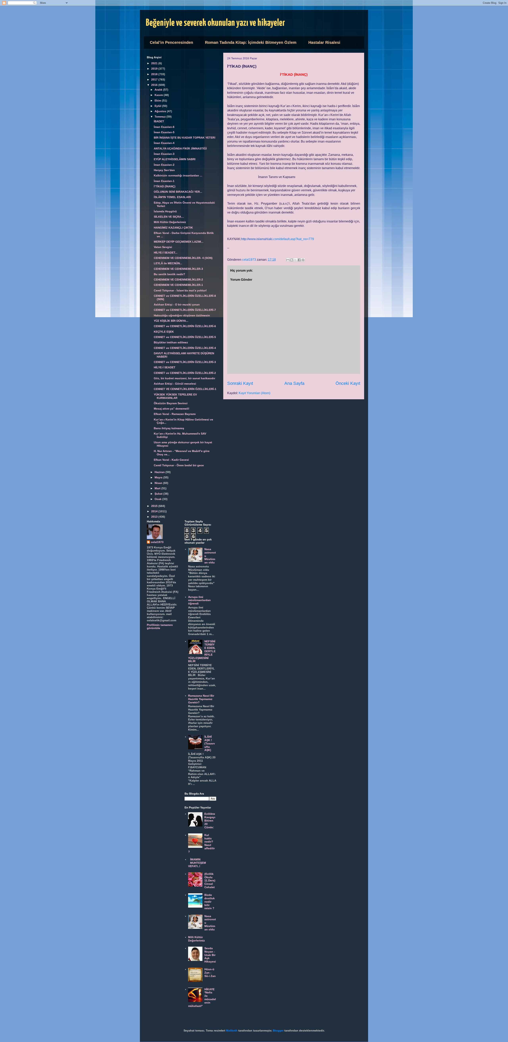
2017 (154, 79)
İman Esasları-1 (164, 181)
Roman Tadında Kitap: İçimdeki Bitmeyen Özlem (250, 42)
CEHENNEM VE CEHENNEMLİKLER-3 (178, 268)
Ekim (158, 100)
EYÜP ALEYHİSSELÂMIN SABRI (174, 159)
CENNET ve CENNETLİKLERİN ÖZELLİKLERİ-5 (185, 337)
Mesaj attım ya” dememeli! (171, 408)
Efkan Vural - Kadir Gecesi (171, 459)
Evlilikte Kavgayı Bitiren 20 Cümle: (209, 820)
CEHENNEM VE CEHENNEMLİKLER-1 (178, 284)
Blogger (278, 1030)
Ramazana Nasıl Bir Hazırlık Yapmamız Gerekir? (201, 699)
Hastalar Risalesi (324, 42)
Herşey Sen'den (164, 170)
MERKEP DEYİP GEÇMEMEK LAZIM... (178, 241)
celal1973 (157, 542)
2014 (154, 511)
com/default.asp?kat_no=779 (277, 239)
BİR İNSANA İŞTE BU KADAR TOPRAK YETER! (185, 137)
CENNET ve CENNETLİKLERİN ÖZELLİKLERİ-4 (185, 348)
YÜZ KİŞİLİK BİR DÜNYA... (171, 320)
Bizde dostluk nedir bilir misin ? (209, 901)
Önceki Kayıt (348, 383)
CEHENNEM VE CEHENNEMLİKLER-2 (178, 279)
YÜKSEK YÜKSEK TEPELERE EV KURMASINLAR (175, 396)
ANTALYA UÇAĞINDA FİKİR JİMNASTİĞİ (180, 148)
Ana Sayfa (294, 383)
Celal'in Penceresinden (171, 42)
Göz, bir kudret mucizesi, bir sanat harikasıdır (184, 378)
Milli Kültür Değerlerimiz (170, 222)
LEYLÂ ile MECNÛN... (168, 263)
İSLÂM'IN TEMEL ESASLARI (172, 197)
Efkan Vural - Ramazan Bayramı (175, 414)
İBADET (159, 121)
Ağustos (161, 111)
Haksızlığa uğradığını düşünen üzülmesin (182, 315)
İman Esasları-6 (164, 126)
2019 (154, 68)
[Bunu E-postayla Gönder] (288, 260)
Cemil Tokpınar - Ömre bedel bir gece (179, 465)
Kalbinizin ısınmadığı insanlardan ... (178, 175)
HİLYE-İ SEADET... (165, 252)
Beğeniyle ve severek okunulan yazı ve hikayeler (215, 23)
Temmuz (160, 116)
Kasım (159, 95)
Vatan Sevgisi (163, 247)
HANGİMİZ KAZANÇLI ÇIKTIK (173, 227)
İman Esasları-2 (164, 164)
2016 (154, 84)
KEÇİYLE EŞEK (164, 331)
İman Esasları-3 (164, 153)
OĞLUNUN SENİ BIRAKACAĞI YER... (178, 191)
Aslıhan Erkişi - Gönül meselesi (175, 383)
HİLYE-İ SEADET (164, 367)
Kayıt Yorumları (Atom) (254, 393)
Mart (158, 488)
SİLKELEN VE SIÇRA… (169, 216)
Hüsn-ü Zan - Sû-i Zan (210, 973)
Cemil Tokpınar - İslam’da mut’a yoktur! (180, 290)
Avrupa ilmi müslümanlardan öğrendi (199, 600)
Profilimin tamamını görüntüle (160, 626)
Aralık (159, 89)
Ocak (158, 499)
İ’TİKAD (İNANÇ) (164, 186)
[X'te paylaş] (295, 260)
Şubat (159, 493)
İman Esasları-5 (164, 132)
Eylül (158, 105)
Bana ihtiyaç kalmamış (169, 428)
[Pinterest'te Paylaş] (303, 260)
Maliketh (232, 1030)
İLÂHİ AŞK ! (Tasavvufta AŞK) (209, 743)
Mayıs (159, 477)
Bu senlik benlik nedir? (169, 274)
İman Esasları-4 (164, 143)
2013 (154, 516)
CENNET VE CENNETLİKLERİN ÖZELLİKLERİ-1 (185, 389)
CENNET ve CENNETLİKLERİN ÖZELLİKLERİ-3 (185, 362)
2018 (154, 74)
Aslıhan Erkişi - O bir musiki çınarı (177, 304)
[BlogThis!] (292, 260)
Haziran (160, 472)
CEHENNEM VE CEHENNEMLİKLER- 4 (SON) (183, 258)
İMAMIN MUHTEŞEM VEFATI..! (197, 863)
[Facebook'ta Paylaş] (299, 260)
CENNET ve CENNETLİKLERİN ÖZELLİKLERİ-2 (185, 372)
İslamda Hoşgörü (165, 211)
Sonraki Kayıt (240, 383)
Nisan (159, 483)
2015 (154, 506)
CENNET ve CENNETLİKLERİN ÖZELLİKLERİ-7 (185, 309)
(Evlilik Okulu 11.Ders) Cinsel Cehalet (209, 880)
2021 (154, 63)
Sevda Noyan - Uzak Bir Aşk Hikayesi (210, 955)
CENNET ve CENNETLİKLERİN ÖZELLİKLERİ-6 (185, 326)
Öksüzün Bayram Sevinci (171, 403)
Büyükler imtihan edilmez (171, 342)
